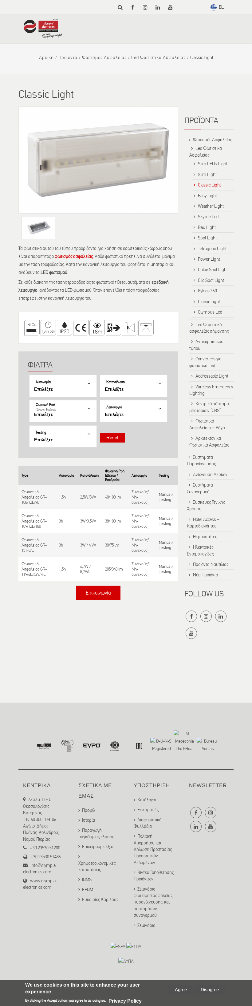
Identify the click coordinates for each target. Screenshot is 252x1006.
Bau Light (207, 227)
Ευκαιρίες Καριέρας (100, 899)
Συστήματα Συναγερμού (200, 488)
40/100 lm (113, 497)
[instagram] (145, 7)
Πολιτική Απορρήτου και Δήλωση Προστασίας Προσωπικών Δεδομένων (153, 849)
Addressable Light (211, 376)
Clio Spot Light (211, 280)
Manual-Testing (166, 497)
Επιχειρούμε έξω (97, 846)
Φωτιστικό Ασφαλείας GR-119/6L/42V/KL (34, 569)
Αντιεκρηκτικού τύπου (206, 345)
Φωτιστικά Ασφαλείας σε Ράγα (207, 424)
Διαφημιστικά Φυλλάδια (148, 823)
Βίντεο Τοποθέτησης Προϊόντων (154, 876)
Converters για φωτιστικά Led (205, 362)
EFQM (87, 889)
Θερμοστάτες (205, 536)
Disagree (210, 989)
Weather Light (211, 206)
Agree (181, 989)
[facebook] (132, 7)
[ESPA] (118, 946)
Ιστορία (88, 820)
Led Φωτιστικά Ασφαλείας (158, 57)
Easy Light (207, 195)
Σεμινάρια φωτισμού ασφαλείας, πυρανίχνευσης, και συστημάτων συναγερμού (153, 902)
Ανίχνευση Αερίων (210, 474)
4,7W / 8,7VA (85, 569)
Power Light (209, 259)
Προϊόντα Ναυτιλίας (210, 564)
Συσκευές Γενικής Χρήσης (206, 505)
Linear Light (209, 301)
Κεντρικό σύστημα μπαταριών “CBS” (209, 407)
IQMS (87, 879)
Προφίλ (88, 810)
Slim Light (207, 174)
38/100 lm (113, 521)
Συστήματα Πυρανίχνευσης (201, 461)
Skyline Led (208, 216)
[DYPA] (126, 961)
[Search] (120, 7)
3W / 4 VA (88, 545)
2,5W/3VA (88, 497)
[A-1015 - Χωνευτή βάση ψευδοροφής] (38, 228)
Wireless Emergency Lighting (211, 390)
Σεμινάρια (146, 925)
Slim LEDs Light (212, 163)
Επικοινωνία (98, 593)
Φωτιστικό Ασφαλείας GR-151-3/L (34, 545)
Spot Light (207, 238)
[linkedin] (157, 7)
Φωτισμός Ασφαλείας (104, 57)
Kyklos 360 (207, 291)
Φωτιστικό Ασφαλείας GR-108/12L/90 (34, 497)
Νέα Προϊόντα (205, 575)
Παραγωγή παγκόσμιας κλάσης (96, 834)
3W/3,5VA (88, 521)
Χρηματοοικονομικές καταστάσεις (97, 866)
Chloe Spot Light (213, 269)
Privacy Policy (125, 1001)
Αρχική (46, 57)
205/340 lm (114, 569)
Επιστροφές (148, 809)
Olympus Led (210, 312)
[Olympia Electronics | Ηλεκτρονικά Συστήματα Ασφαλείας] (42, 35)
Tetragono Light (212, 248)
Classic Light (209, 185)
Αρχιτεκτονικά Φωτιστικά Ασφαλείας (209, 441)
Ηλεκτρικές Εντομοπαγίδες (200, 550)
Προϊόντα (67, 57)
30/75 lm (112, 545)
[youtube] (170, 7)
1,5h (62, 497)
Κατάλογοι (146, 800)
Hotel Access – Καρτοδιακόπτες (203, 523)
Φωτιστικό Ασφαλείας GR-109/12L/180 (34, 521)
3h (61, 521)
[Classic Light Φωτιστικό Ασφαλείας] (98, 160)
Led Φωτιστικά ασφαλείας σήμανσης (209, 328)
